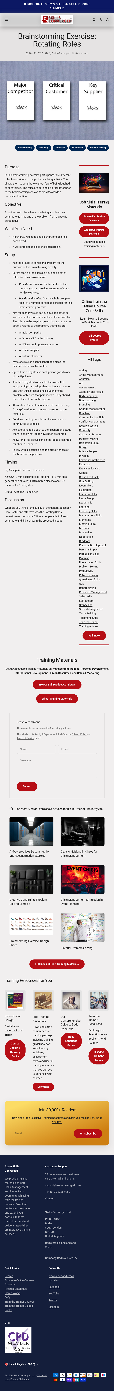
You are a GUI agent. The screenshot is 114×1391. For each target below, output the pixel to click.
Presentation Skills (90, 562)
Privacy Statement (20, 1379)
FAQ (7, 1297)
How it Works (12, 1293)
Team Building (87, 613)
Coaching (84, 413)
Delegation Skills (89, 442)
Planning (84, 558)
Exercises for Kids (89, 468)
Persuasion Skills (89, 553)
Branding (84, 404)
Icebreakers (86, 485)
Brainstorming (25, 147)
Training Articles (88, 626)
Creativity (43, 147)
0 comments (81, 53)
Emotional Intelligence (92, 460)
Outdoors (84, 541)
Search (9, 1276)
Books (8, 1310)
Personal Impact (88, 549)
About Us (10, 1284)
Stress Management (91, 609)
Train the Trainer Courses (19, 1301)
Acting (83, 370)
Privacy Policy (79, 734)
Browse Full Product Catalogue (94, 218)
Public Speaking (88, 575)
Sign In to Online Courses (19, 1280)
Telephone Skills (88, 617)
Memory (84, 528)
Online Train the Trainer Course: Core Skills (94, 306)
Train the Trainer (88, 622)
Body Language (88, 396)
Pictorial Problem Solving (76, 948)
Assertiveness (87, 387)
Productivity (86, 570)
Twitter (53, 1300)
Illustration (85, 489)
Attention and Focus (91, 391)
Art (81, 383)
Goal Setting (86, 481)
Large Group (86, 498)
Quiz (81, 583)
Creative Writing (88, 425)
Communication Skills (92, 417)
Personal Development (92, 545)
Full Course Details (94, 337)
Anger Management (91, 374)
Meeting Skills (87, 523)
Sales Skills (85, 596)
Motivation (85, 532)
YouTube (54, 1293)
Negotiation (86, 536)
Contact (49, 1198)
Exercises (60, 147)
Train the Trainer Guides (19, 1305)
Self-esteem (86, 600)
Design (83, 447)
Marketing (85, 519)
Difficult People (88, 451)
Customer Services (90, 434)
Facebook (54, 1286)
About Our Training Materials (94, 232)
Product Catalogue (16, 1288)
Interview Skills (88, 494)
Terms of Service (25, 738)
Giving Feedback (89, 477)
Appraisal (84, 378)
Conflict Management (92, 421)
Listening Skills (88, 511)
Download (43, 1086)
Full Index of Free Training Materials (57, 964)
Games (83, 472)
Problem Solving (98, 147)
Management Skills (90, 515)
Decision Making (89, 438)
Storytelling (85, 605)
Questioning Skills (89, 579)
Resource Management (93, 592)
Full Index (94, 635)
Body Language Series (71, 1041)
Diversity (84, 455)
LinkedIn (54, 1306)
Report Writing (87, 587)
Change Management (92, 408)
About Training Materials (57, 698)
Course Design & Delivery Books (15, 1050)
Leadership (77, 147)
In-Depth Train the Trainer (99, 1056)
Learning (84, 506)
